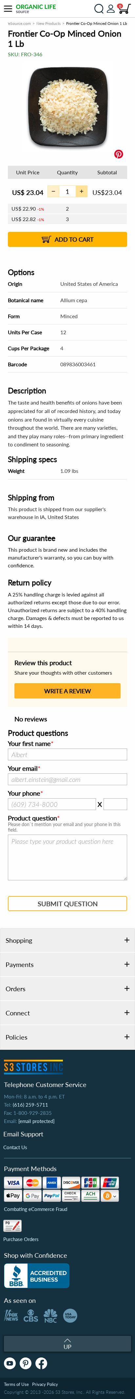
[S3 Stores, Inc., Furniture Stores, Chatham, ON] (36, 1275)
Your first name (29, 744)
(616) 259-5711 (30, 1105)
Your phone (24, 793)
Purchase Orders (21, 1239)
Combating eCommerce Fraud (35, 1209)
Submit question (68, 903)
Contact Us (15, 1147)
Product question (32, 818)
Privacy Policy (45, 1384)
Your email (23, 768)
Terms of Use (16, 1384)
